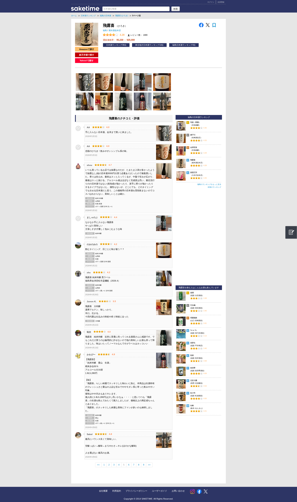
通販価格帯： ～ (119, 40)
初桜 (192, 355)
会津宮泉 (193, 147)
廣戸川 (192, 135)
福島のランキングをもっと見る (209, 184)
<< (98, 465)
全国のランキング (214, 187)
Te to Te (193, 330)
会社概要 (103, 491)
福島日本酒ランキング (182, 45)
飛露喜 (192, 160)
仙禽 (192, 405)
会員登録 (220, 2)
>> (149, 465)
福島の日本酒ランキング (199, 117)
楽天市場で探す (86, 55)
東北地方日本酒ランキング (147, 45)
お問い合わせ (178, 491)
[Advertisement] (199, 238)
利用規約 (116, 491)
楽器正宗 (193, 172)
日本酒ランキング (114, 45)
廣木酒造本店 (115, 30)
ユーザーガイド (159, 491)
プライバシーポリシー (136, 491)
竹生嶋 (192, 305)
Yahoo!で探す (87, 60)
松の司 (192, 393)
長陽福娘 (193, 318)
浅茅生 (192, 343)
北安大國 (193, 380)
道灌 (192, 293)
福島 (105, 30)
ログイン (210, 2)
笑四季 (192, 368)
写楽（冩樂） (195, 122)
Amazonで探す (86, 49)
